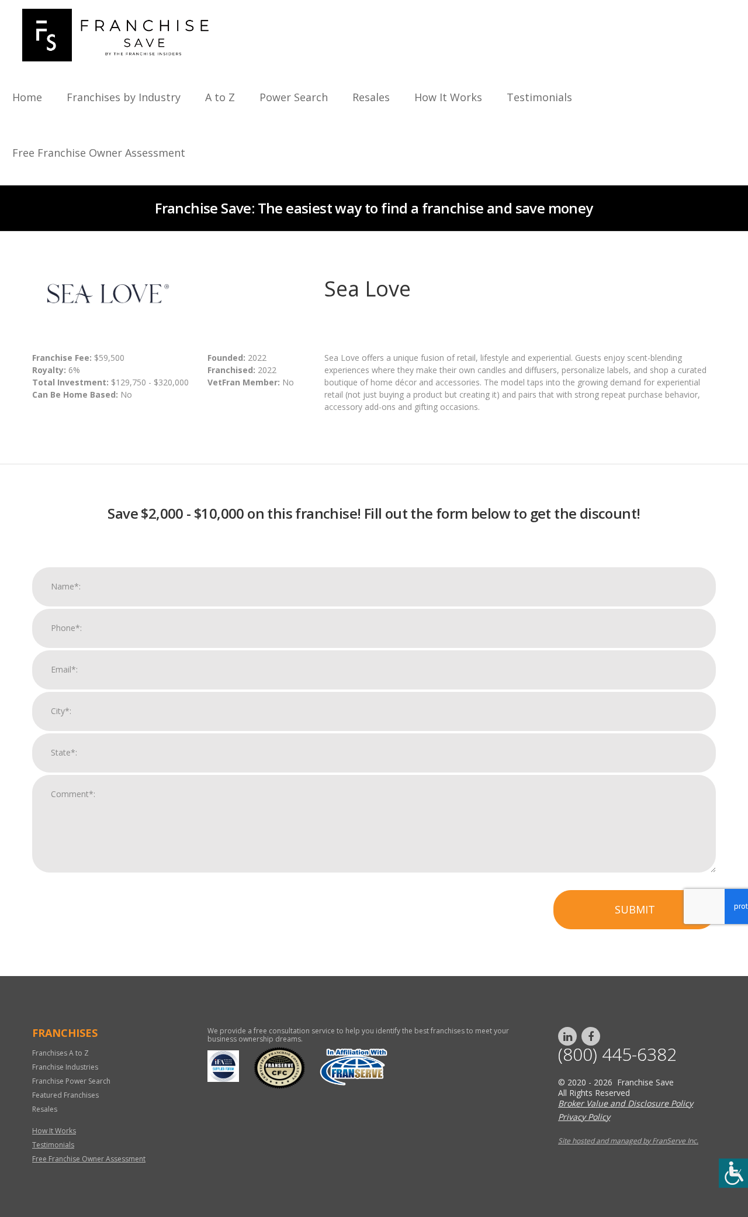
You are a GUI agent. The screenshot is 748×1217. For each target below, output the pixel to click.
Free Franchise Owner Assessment (98, 153)
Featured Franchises (65, 1095)
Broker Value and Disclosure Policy (625, 1103)
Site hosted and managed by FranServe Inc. (628, 1141)
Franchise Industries (65, 1067)
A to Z (220, 97)
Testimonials (539, 97)
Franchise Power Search (71, 1081)
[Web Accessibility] (733, 1173)
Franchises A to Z (60, 1053)
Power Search (293, 97)
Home (27, 97)
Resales (371, 97)
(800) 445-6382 (617, 1054)
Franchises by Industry (124, 97)
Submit (635, 909)
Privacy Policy (584, 1116)
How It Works (448, 97)
